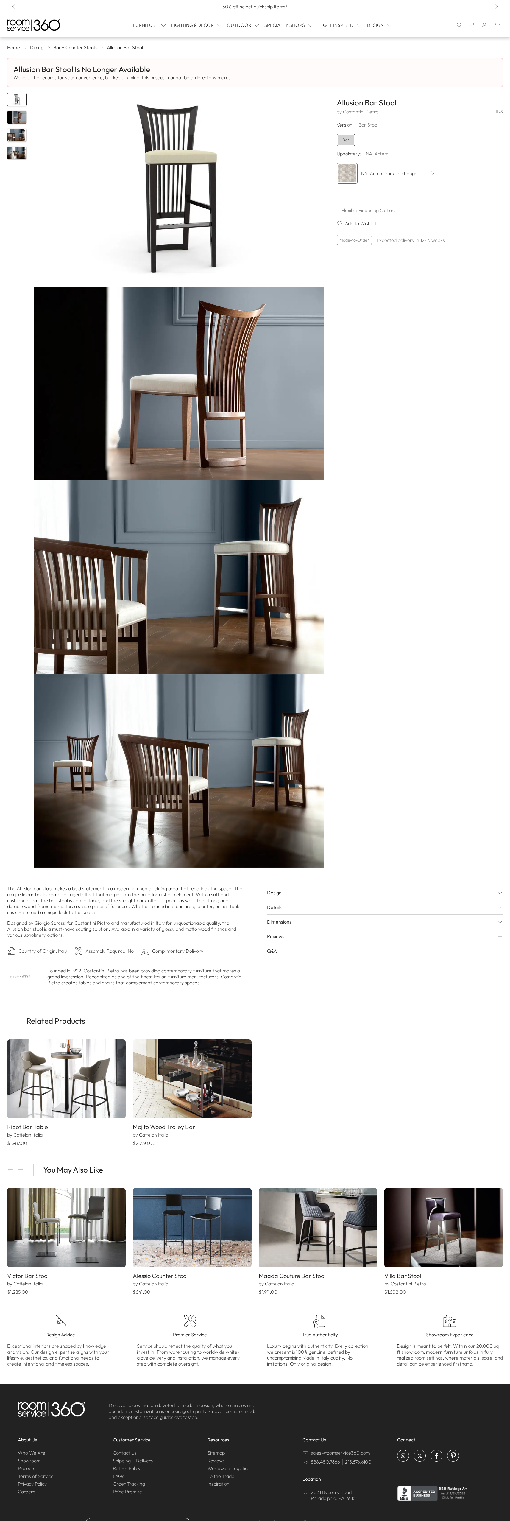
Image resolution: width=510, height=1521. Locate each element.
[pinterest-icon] (453, 1456)
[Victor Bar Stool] (66, 1227)
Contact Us (125, 1453)
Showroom (29, 1461)
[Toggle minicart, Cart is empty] (497, 25)
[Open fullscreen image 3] (179, 577)
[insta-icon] (403, 1456)
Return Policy (127, 1468)
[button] (10, 1169)
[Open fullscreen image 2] (179, 383)
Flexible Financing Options (369, 210)
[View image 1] (17, 99)
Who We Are (31, 1453)
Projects (26, 1468)
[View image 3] (17, 135)
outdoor (239, 25)
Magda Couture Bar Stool (292, 1275)
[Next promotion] (496, 6)
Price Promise (127, 1491)
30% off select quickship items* (255, 7)
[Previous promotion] (13, 6)
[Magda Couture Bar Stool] (318, 1227)
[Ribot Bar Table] (66, 1079)
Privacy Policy (32, 1484)
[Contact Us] (471, 25)
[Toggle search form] (459, 25)
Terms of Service (36, 1476)
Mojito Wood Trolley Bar (164, 1127)
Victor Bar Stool (28, 1275)
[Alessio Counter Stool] (192, 1227)
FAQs (118, 1476)
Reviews (216, 1461)
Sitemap (216, 1453)
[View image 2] (17, 117)
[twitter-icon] (420, 1456)
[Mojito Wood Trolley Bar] (192, 1079)
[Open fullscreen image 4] (179, 771)
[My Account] (484, 25)
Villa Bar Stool (402, 1275)
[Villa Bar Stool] (443, 1227)
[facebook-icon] (436, 1456)
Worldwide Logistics (228, 1468)
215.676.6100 (358, 1462)
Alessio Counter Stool (160, 1275)
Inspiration (219, 1484)
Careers (26, 1491)
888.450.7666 (325, 1462)
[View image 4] (17, 153)
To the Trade (221, 1476)
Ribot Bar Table (27, 1127)
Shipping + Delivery (133, 1461)
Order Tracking (129, 1484)
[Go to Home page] (42, 25)
